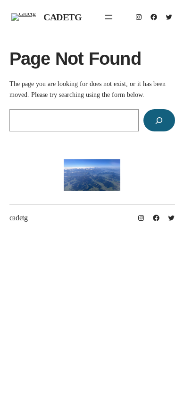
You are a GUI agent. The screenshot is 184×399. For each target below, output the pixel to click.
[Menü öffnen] (108, 17)
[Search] (159, 120)
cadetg (62, 17)
